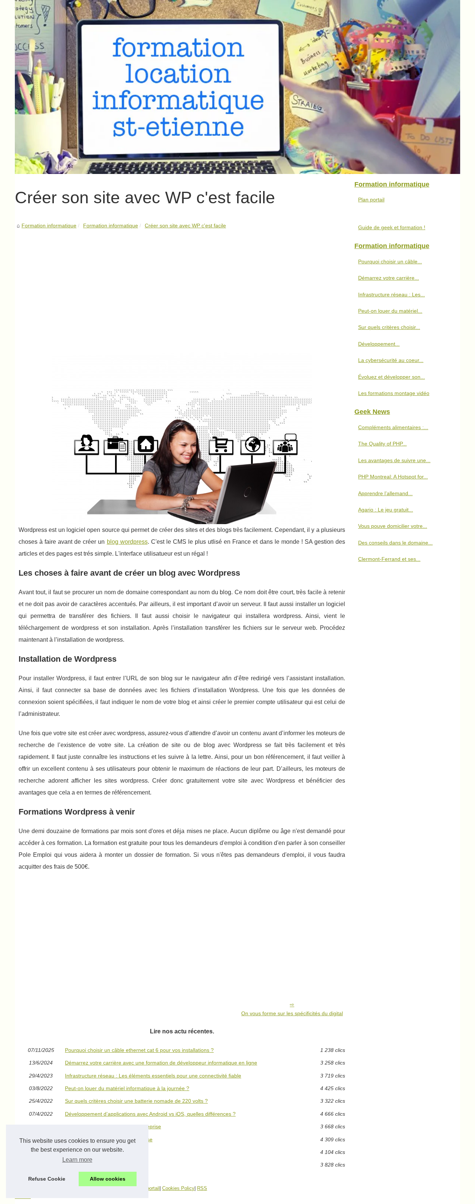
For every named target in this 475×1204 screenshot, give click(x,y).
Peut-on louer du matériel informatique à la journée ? (127, 1088)
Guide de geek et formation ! (391, 227)
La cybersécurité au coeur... (390, 360)
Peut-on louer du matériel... (390, 311)
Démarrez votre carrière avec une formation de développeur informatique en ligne (161, 1062)
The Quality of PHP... (382, 444)
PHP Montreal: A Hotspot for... (393, 477)
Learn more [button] (77, 1160)
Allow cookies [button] (107, 1179)
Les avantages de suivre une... (394, 460)
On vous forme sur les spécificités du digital (292, 1013)
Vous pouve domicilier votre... (392, 526)
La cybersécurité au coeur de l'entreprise (113, 1126)
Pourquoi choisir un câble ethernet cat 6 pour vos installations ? (139, 1050)
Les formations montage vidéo (100, 1152)
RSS (202, 1188)
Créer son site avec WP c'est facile (185, 225)
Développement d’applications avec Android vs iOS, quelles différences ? (150, 1113)
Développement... (379, 344)
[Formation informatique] (237, 87)
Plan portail (371, 200)
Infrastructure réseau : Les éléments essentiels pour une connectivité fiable (153, 1075)
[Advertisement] (182, 286)
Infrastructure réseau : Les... (391, 294)
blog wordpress (127, 542)
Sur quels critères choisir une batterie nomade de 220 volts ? (136, 1100)
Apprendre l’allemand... (385, 493)
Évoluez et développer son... (391, 377)
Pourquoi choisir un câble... (390, 261)
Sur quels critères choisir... (389, 327)
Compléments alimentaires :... (393, 427)
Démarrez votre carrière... (388, 278)
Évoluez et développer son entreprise (109, 1139)
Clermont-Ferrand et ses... (389, 559)
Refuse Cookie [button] (46, 1179)
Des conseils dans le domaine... (395, 543)
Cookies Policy (178, 1188)
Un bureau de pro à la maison (100, 1164)
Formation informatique (49, 225)
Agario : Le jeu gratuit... (385, 510)
